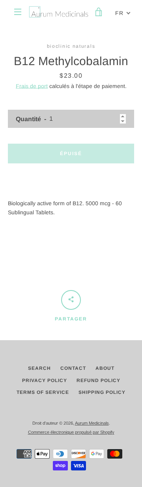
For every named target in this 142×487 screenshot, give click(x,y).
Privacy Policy (44, 380)
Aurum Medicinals (92, 423)
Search (39, 368)
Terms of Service (43, 392)
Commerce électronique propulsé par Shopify (71, 432)
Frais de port (32, 86)
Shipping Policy (101, 392)
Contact (73, 368)
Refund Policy (98, 380)
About (104, 368)
